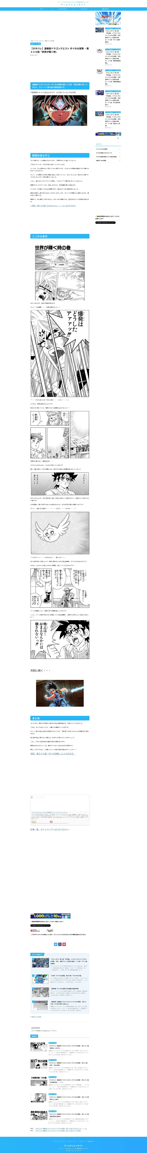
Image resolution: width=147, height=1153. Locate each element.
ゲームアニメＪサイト (73, 4)
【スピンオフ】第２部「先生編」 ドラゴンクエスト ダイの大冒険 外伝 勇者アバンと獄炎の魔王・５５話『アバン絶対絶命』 (68, 961)
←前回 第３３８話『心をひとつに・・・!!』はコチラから (53, 205)
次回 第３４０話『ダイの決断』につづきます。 (52, 753)
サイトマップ (84, 9)
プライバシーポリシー (72, 1141)
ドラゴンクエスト (62, 9)
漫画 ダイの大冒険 (36, 1017)
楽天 (51, 822)
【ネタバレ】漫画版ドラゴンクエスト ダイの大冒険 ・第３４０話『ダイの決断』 (58, 1131)
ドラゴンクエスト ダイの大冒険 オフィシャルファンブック (49, 812)
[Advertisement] (59, 26)
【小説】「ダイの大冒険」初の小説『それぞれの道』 (66, 976)
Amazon (34, 822)
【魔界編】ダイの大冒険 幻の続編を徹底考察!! (64, 989)
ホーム (41, 9)
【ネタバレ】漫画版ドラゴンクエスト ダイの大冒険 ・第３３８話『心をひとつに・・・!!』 (61, 1128)
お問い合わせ (105, 9)
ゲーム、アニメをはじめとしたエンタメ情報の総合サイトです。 (73, 1148)
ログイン (46, 1030)
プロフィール (82, 1141)
